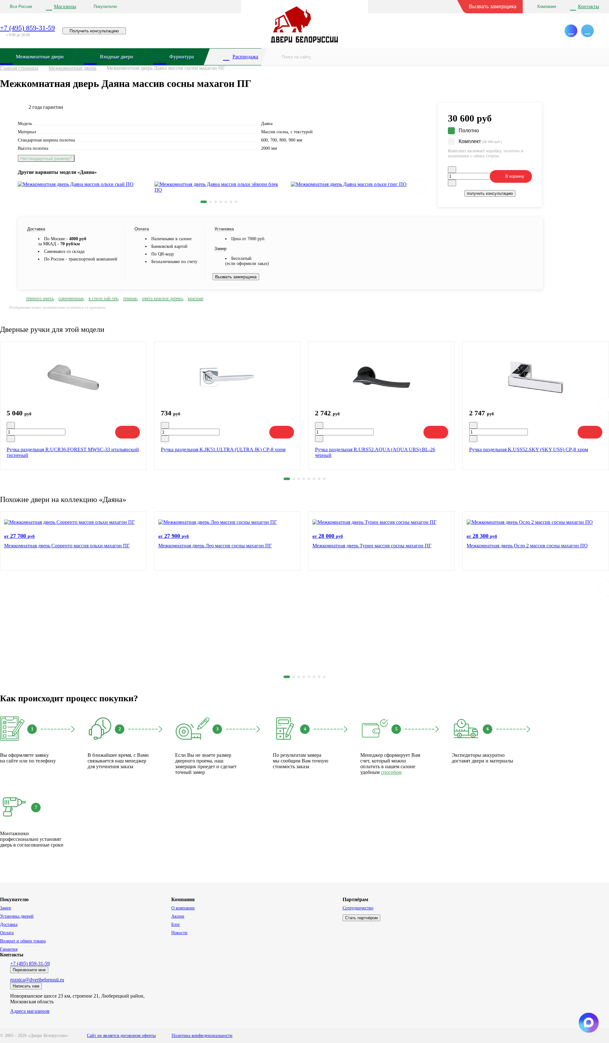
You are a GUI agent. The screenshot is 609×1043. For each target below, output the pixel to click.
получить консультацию (490, 193)
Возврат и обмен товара (23, 941)
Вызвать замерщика (492, 6)
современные (70, 298)
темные (130, 298)
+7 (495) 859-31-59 (27, 28)
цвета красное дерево (162, 298)
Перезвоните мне (29, 969)
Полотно (469, 130)
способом (391, 772)
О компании (183, 908)
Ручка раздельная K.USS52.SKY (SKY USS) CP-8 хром (528, 449)
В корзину (514, 176)
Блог (175, 924)
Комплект (480, 141)
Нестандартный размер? (46, 158)
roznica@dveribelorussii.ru (37, 979)
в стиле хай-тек (103, 298)
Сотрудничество (358, 908)
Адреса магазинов (29, 1011)
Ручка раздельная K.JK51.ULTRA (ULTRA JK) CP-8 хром (223, 449)
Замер (5, 908)
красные (195, 298)
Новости (179, 932)
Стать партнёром (361, 917)
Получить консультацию (94, 30)
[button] (203, 202)
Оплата (7, 932)
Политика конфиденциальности (202, 1035)
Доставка (8, 924)
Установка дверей (17, 916)
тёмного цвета (39, 298)
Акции (177, 916)
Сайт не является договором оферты (121, 1035)
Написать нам (26, 986)
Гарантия (8, 949)
